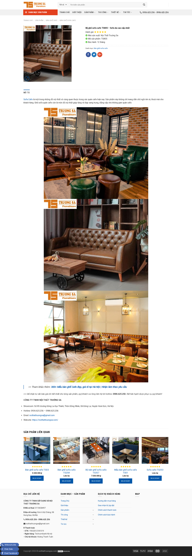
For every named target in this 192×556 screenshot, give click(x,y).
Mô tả (27, 92)
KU (25, 541)
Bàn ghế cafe (51, 20)
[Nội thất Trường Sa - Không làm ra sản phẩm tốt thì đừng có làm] (39, 4)
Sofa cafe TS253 (155, 469)
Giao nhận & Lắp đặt (106, 505)
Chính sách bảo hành (106, 515)
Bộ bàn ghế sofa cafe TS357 (96, 471)
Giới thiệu (77, 12)
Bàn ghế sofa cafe (68, 20)
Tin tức (126, 12)
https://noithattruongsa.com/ (45, 420)
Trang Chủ (65, 12)
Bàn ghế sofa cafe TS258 (66, 471)
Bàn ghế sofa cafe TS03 (37, 469)
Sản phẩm (89, 12)
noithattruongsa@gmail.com (42, 415)
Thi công (102, 12)
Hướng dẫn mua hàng (107, 501)
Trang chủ (28, 20)
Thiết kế (115, 12)
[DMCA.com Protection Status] (63, 551)
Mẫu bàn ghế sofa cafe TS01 (125, 471)
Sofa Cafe (28, 99)
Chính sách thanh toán (107, 510)
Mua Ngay (37, 478)
